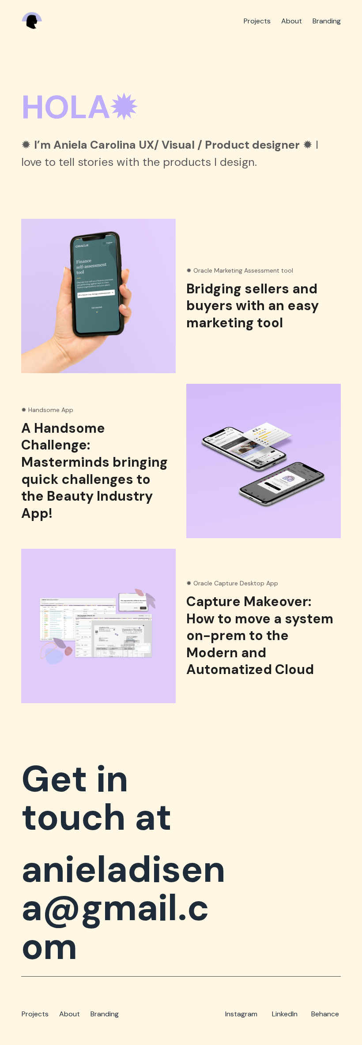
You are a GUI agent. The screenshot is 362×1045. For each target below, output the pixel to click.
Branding (104, 1014)
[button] (263, 299)
